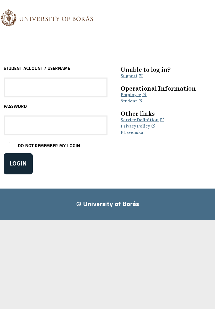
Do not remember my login (49, 145)
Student (129, 100)
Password (15, 106)
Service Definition (140, 119)
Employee (131, 94)
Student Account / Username (37, 68)
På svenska (132, 132)
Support (129, 75)
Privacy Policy (135, 126)
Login (18, 163)
